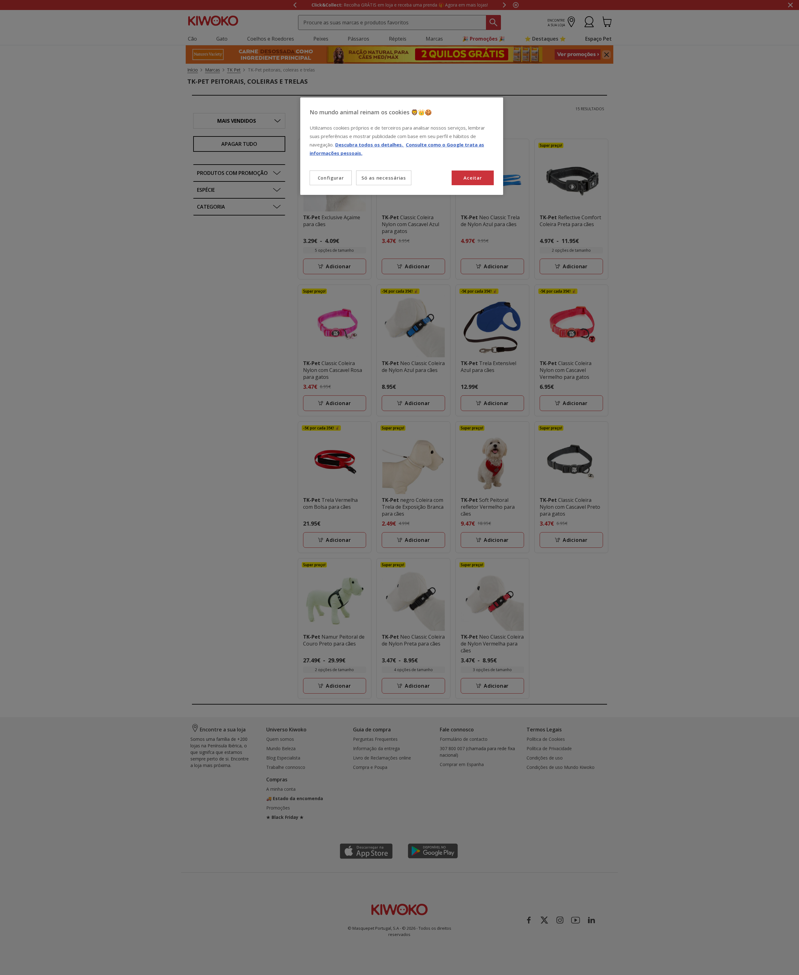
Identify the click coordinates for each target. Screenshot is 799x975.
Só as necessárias (383, 178)
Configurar (331, 178)
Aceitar (472, 178)
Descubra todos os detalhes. (369, 144)
